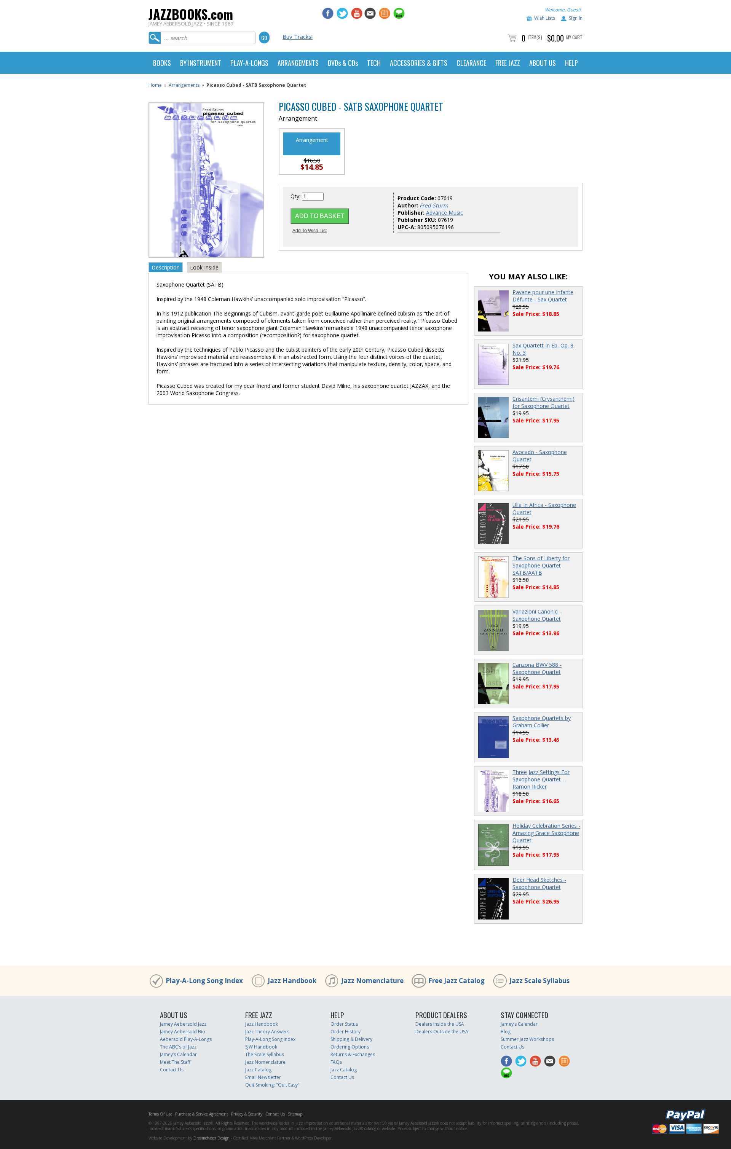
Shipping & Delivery (351, 1039)
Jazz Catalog (258, 1069)
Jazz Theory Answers (267, 1031)
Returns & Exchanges (352, 1054)
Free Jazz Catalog (456, 980)
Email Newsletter (263, 1077)
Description (166, 267)
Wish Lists (544, 18)
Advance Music (444, 212)
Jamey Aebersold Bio (182, 1031)
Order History (345, 1031)
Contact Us (172, 1069)
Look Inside (204, 267)
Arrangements (184, 85)
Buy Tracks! (298, 36)
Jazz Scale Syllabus (539, 980)
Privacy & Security (246, 1114)
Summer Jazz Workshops (527, 1039)
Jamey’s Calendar (178, 1054)
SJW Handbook (261, 1047)
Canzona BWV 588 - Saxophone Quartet (537, 668)
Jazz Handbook (292, 980)
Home (155, 85)
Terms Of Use (160, 1114)
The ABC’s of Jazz (178, 1047)
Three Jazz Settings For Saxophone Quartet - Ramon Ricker (541, 779)
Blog (506, 1031)
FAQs (336, 1062)
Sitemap (295, 1114)
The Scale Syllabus (264, 1054)
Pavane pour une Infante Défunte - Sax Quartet (542, 295)
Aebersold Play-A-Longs (186, 1039)
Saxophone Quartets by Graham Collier (541, 721)
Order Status (344, 1024)
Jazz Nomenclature (372, 980)
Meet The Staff (175, 1062)
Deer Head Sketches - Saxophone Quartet (539, 883)
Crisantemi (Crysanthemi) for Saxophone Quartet (543, 402)
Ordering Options (349, 1047)
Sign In (576, 18)
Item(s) (535, 37)
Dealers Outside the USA (441, 1031)
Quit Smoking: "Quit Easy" (272, 1085)
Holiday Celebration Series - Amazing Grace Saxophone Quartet (546, 833)
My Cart (574, 37)
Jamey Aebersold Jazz (183, 1024)
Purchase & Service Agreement (201, 1114)
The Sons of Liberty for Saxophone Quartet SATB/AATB (541, 565)
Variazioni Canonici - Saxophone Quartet (537, 615)
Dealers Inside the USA (439, 1024)
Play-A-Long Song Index (204, 980)
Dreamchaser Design (211, 1138)
